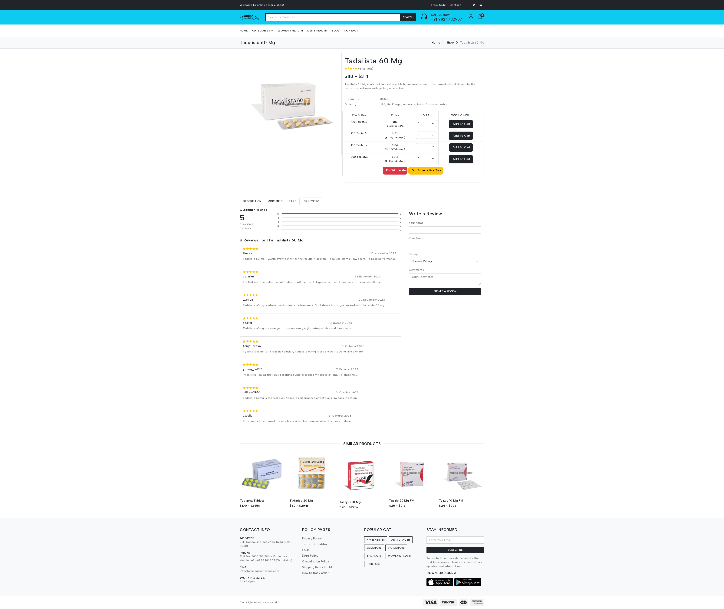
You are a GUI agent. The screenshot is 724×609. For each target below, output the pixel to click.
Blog (336, 30)
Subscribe (455, 550)
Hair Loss (374, 564)
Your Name (416, 222)
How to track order (315, 573)
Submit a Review (445, 291)
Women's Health (290, 30)
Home (243, 30)
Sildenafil (374, 547)
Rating (413, 254)
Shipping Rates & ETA (317, 567)
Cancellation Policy (315, 561)
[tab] (252, 201)
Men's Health (317, 30)
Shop (450, 42)
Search (408, 17)
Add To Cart (462, 124)
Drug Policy (310, 555)
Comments (416, 269)
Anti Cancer (400, 539)
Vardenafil (396, 547)
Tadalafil (374, 556)
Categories (261, 30)
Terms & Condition (315, 544)
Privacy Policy (312, 538)
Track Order (439, 5)
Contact (455, 5)
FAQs (306, 550)
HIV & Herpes (376, 539)
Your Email (416, 238)
